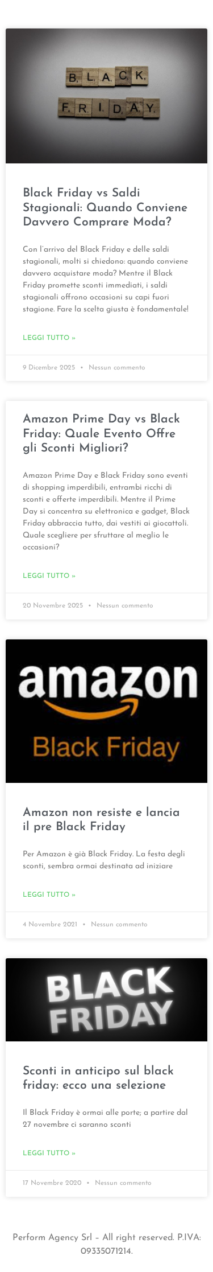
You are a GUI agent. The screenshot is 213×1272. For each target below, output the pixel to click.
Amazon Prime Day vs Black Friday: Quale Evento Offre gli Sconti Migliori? (101, 433)
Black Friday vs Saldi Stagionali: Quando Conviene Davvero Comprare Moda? (105, 207)
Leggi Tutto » (49, 338)
